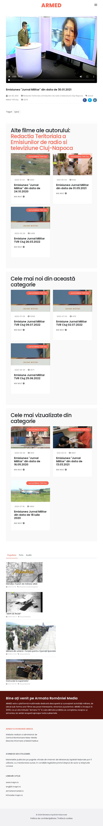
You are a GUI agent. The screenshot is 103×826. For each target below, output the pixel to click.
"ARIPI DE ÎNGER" (13, 613)
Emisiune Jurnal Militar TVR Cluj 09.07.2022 (29, 323)
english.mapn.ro (13, 786)
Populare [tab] (11, 555)
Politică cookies (65, 818)
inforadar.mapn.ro (14, 795)
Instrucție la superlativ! (17, 681)
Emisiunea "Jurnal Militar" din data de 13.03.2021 (69, 461)
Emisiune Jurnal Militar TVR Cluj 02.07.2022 (71, 323)
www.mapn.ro (12, 782)
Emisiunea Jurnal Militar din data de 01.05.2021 (72, 186)
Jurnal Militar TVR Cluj (37, 156)
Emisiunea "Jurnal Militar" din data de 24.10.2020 (27, 188)
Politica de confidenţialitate (43, 818)
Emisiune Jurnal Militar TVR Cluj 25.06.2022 (29, 376)
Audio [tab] (29, 555)
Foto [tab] (21, 555)
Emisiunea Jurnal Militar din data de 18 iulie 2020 (30, 515)
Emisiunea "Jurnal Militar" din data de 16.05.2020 (27, 461)
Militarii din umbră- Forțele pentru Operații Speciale (31, 651)
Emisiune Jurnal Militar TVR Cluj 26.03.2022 (29, 240)
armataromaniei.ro (15, 791)
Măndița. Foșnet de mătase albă (21, 584)
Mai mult (18, 196)
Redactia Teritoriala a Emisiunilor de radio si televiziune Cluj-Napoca (53, 95)
